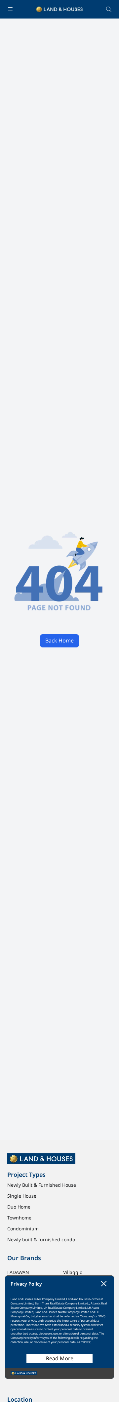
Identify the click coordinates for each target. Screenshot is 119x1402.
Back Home (59, 641)
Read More (59, 1359)
